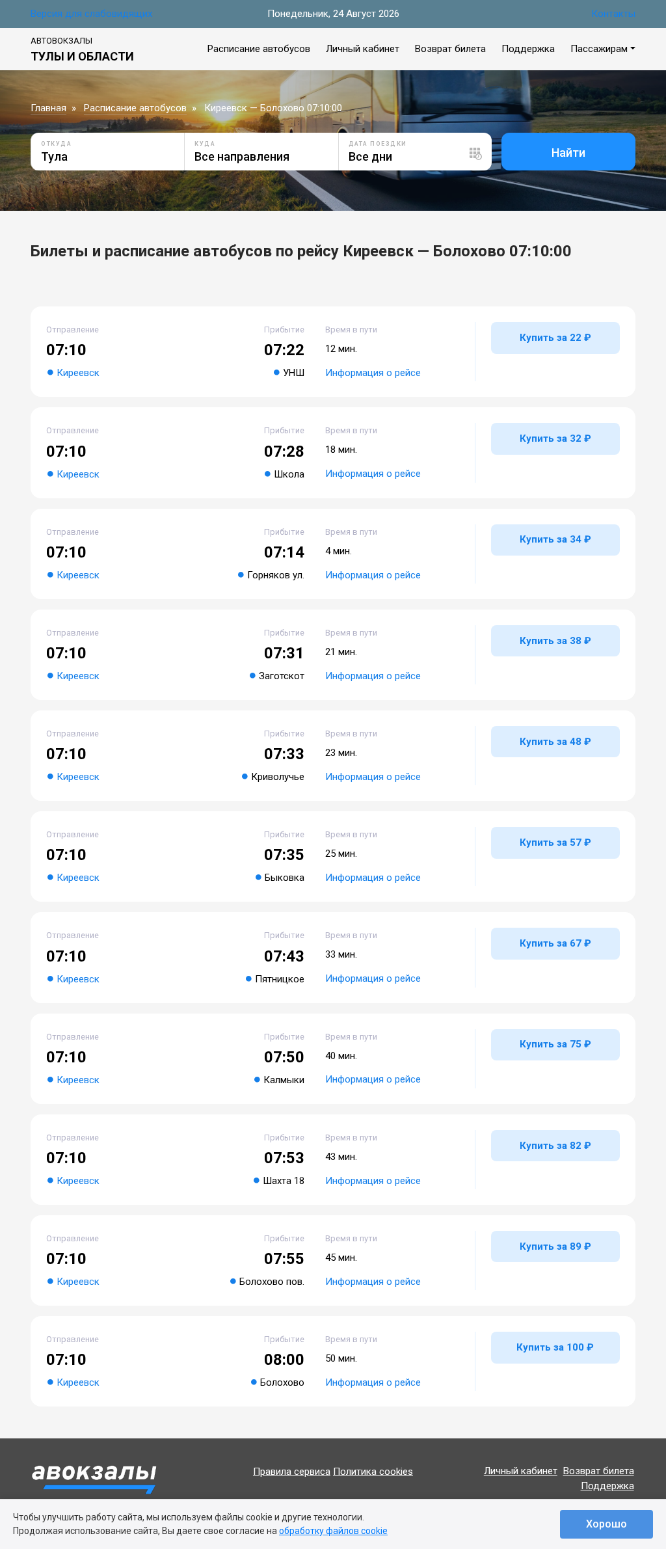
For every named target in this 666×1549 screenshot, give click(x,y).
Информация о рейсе (373, 373)
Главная (48, 108)
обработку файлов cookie (333, 1531)
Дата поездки (378, 144)
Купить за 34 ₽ (555, 539)
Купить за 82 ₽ (555, 1146)
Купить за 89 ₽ (555, 1246)
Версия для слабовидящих (91, 14)
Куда (204, 144)
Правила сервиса (291, 1471)
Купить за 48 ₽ (555, 742)
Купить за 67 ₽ (555, 943)
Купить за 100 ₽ (555, 1347)
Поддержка (528, 49)
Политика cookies (373, 1471)
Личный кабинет (362, 49)
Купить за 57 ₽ (555, 842)
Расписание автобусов (258, 49)
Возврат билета (450, 49)
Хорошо (606, 1524)
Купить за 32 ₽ (555, 438)
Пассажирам (599, 49)
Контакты (613, 14)
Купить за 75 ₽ (555, 1044)
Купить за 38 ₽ (555, 641)
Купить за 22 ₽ (555, 337)
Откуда (56, 144)
